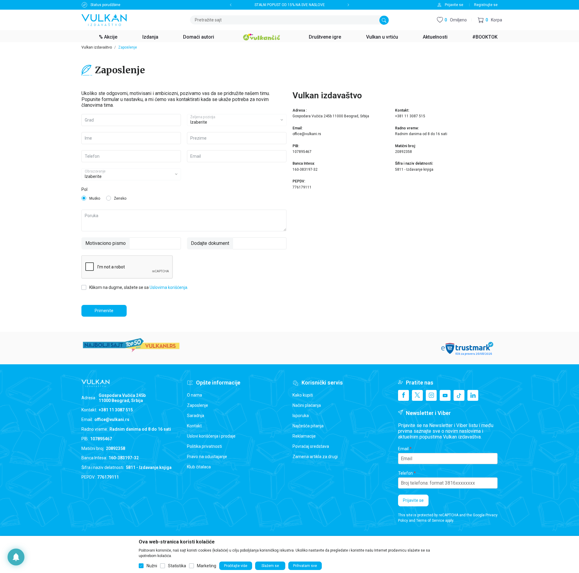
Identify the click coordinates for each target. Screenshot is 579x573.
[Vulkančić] (261, 36)
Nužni (152, 566)
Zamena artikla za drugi (315, 456)
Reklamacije (304, 436)
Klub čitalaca (199, 466)
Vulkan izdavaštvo (96, 47)
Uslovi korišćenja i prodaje (211, 436)
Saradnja (195, 415)
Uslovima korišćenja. (169, 287)
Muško (94, 198)
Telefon (405, 473)
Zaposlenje (197, 405)
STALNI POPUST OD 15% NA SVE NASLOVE (290, 5)
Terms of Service (430, 520)
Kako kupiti (303, 395)
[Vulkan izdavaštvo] (104, 19)
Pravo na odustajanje (207, 456)
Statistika (177, 566)
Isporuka (301, 415)
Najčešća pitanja (308, 425)
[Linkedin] (472, 395)
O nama (194, 395)
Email (403, 448)
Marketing (206, 566)
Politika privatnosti (204, 446)
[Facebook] (403, 395)
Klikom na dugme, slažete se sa (138, 287)
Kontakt (194, 425)
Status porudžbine (105, 5)
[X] (417, 395)
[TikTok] (459, 395)
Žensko (120, 198)
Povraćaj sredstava (311, 446)
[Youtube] (445, 395)
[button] (490, 20)
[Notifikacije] (16, 557)
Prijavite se (413, 500)
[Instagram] (431, 395)
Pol (84, 189)
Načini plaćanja (307, 405)
